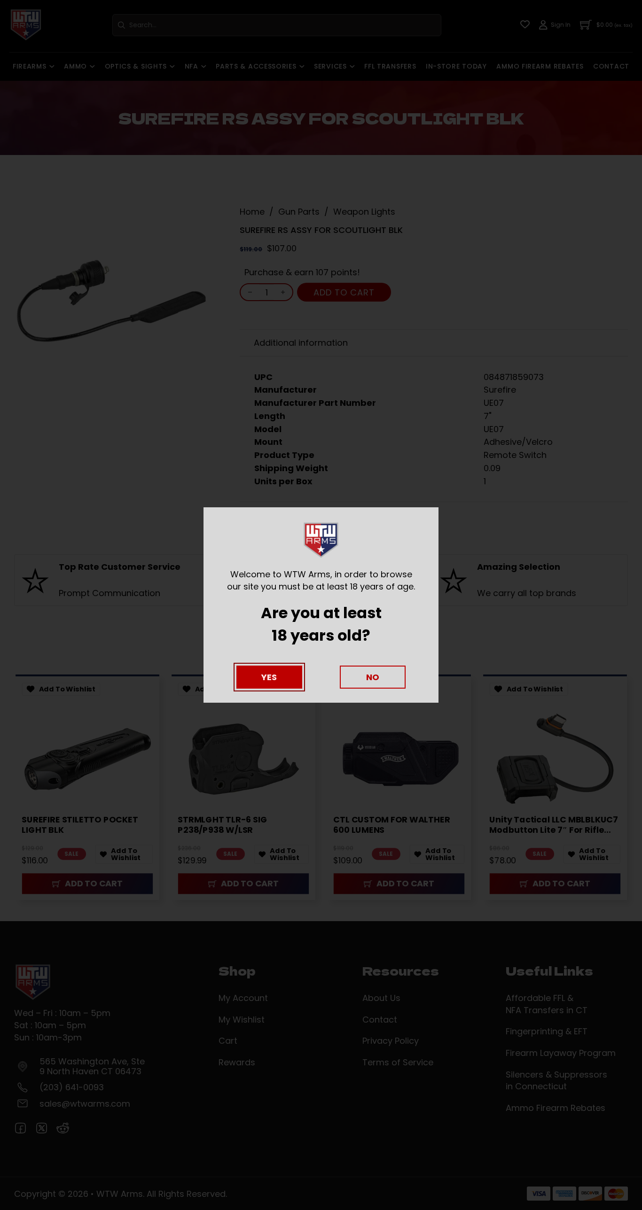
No (372, 677)
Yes (269, 677)
